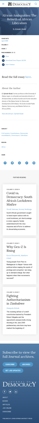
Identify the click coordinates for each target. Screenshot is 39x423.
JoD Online (7, 408)
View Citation (10, 64)
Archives (26, 364)
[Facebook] (4, 392)
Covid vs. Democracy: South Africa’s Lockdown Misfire (19, 198)
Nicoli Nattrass (12, 209)
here (28, 77)
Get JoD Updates (12, 371)
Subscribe (9, 364)
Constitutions (14, 133)
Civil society (5, 133)
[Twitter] (10, 392)
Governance (15, 135)
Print (7, 56)
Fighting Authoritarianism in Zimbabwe (18, 299)
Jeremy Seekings (25, 209)
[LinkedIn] (16, 392)
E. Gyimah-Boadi (19, 29)
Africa (3, 147)
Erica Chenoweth (13, 255)
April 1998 (4, 41)
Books (5, 401)
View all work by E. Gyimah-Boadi (12, 114)
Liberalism (24, 135)
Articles (6, 404)
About (5, 397)
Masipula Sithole (13, 308)
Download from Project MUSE (15, 60)
